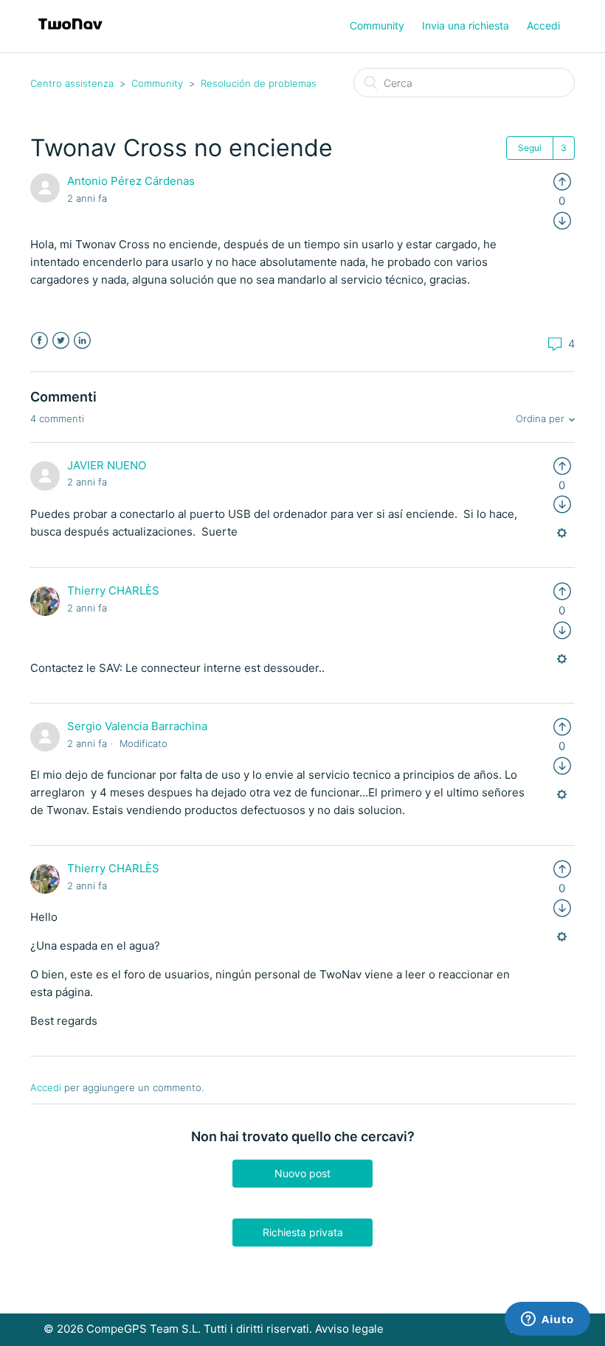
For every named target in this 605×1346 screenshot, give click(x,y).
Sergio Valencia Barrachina (137, 726)
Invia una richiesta (465, 25)
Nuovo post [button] (302, 1173)
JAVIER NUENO (106, 465)
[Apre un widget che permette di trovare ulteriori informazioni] (547, 1320)
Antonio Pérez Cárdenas (131, 181)
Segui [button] (530, 147)
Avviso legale (349, 1329)
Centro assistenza (72, 83)
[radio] (562, 181)
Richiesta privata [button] (303, 1232)
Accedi (45, 1087)
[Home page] (70, 34)
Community (377, 25)
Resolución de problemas (259, 83)
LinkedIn (82, 341)
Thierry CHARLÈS (113, 590)
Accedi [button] (543, 25)
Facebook (39, 341)
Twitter (61, 341)
